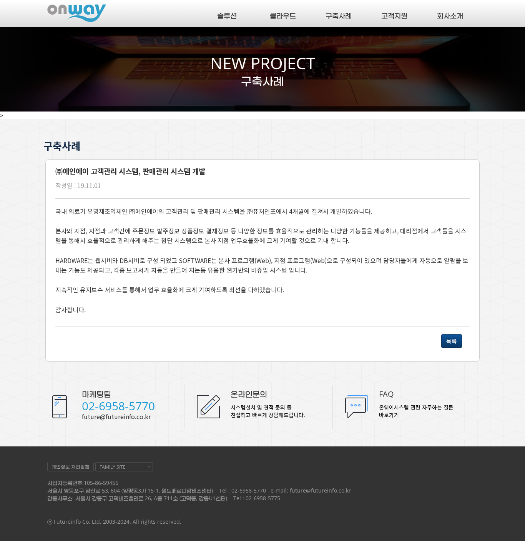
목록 (451, 341)
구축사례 (339, 15)
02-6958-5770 (118, 406)
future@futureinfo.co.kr (116, 416)
